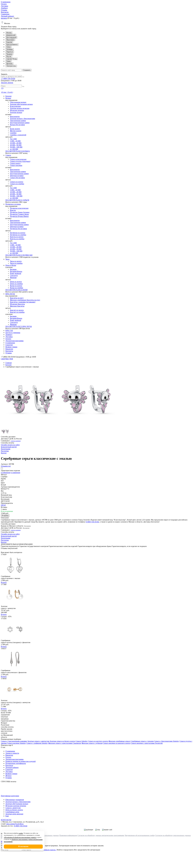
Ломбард (4, 8)
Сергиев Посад (11, 59)
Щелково (9, 63)
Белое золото (15, 129)
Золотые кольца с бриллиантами (22, 118)
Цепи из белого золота (14, 810)
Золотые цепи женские (14, 814)
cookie (21, 833)
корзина (4, 18)
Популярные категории (10, 796)
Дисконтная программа (14, 341)
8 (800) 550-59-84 (92, 522)
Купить (4, 582)
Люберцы (9, 49)
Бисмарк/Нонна (16, 271)
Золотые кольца (16, 112)
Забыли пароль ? (50, 850)
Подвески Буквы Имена (19, 216)
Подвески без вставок (18, 229)
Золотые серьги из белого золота (62, 741)
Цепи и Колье (10, 265)
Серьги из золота (16, 182)
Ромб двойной (15, 273)
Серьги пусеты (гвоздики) (20, 161)
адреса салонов (16, 441)
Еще (7, 816)
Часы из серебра (16, 263)
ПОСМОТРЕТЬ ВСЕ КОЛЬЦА (17, 151)
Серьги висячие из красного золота (116, 743)
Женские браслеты (17, 306)
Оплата (4, 4)
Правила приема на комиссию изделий (20, 761)
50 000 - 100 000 (16, 147)
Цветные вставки (16, 176)
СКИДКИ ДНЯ (7, 359)
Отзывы (4, 10)
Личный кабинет (7, 16)
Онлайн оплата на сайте (10, 445)
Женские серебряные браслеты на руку (25, 300)
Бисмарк (13, 269)
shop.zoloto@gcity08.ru (14, 824)
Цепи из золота (16, 282)
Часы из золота (16, 261)
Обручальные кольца (18, 102)
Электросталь (11, 66)
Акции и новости (12, 753)
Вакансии (9, 349)
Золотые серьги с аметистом (38, 741)
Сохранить (27, 70)
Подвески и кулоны (13, 204)
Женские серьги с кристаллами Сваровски (64, 743)
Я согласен (23, 846)
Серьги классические (18, 159)
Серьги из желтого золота (98, 741)
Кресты (13, 210)
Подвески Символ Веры (19, 214)
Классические (15, 106)
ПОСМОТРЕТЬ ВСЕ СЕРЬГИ (17, 200)
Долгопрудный (11, 37)
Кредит (4, 453)
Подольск (9, 52)
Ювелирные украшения (14, 800)
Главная (8, 363)
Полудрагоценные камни (19, 123)
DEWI (3, 505)
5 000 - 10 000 (15, 141)
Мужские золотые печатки (15, 806)
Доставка (4, 6)
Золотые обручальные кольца (21, 104)
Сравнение (5, 14)
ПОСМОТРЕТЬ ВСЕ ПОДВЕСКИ (18, 255)
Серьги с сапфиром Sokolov (37, 743)
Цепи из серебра (16, 284)
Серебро (13, 133)
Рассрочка (5, 451)
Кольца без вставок (17, 125)
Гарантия (9, 345)
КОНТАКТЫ (6, 820)
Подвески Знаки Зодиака (19, 212)
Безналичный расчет (9, 447)
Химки (8, 61)
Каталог (8, 96)
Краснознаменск (12, 44)
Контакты (5, 12)
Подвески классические (19, 208)
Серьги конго (15, 163)
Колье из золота (16, 286)
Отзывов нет (6, 466)
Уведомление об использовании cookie (140, 835)
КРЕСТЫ (9, 330)
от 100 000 (14, 149)
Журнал (8, 776)
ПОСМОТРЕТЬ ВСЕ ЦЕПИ (16, 290)
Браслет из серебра (17, 312)
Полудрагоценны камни (19, 174)
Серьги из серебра (17, 184)
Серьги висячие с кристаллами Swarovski (147, 743)
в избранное (5, 473)
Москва (8, 33)
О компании (5, 2)
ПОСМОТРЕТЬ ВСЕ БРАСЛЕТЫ (18, 326)
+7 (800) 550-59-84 (8, 79)
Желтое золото (15, 131)
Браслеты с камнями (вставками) (22, 302)
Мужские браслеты (17, 304)
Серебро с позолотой (18, 135)
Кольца (8, 98)
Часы (7, 259)
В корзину (5, 515)
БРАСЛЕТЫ (10, 294)
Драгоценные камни (18, 121)
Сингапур (14, 275)
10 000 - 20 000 (15, 143)
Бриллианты (15, 116)
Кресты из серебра (17, 239)
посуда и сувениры (12, 333)
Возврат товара (11, 347)
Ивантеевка (10, 40)
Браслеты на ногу (17, 298)
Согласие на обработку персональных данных (173, 835)
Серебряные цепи (12, 812)
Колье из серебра (16, 288)
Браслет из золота (17, 310)
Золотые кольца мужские (19, 108)
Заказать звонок (7, 83)
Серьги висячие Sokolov (16, 743)
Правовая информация (68, 835)
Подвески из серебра (18, 235)
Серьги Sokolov (82, 741)
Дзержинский (10, 35)
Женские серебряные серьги (119, 741)
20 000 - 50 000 (15, 145)
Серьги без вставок (17, 178)
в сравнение (15, 473)
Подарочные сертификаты (15, 763)
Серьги (8, 155)
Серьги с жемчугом (13, 808)
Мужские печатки (17, 110)
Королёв (9, 42)
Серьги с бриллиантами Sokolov (166, 741)
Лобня (8, 47)
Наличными (5, 449)
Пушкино (9, 54)
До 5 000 (13, 139)
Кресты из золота (16, 237)
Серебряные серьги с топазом (142, 741)
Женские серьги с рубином (92, 743)
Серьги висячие (16, 165)
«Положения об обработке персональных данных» (20, 837)
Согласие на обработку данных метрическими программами (100, 835)
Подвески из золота (17, 233)
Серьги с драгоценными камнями (14, 741)
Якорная (13, 277)
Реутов (8, 56)
